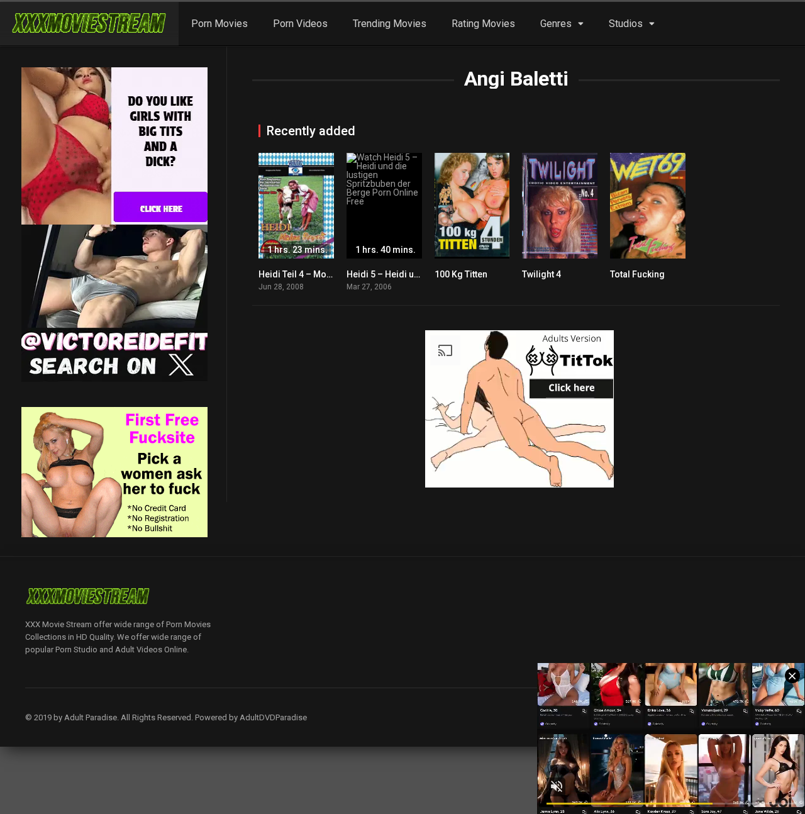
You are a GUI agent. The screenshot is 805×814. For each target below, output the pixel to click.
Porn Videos (300, 24)
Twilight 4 (541, 274)
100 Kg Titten (461, 274)
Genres (556, 24)
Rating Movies (483, 24)
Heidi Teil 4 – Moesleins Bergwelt (326, 274)
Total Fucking (637, 274)
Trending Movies (389, 24)
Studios (626, 24)
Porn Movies (219, 24)
